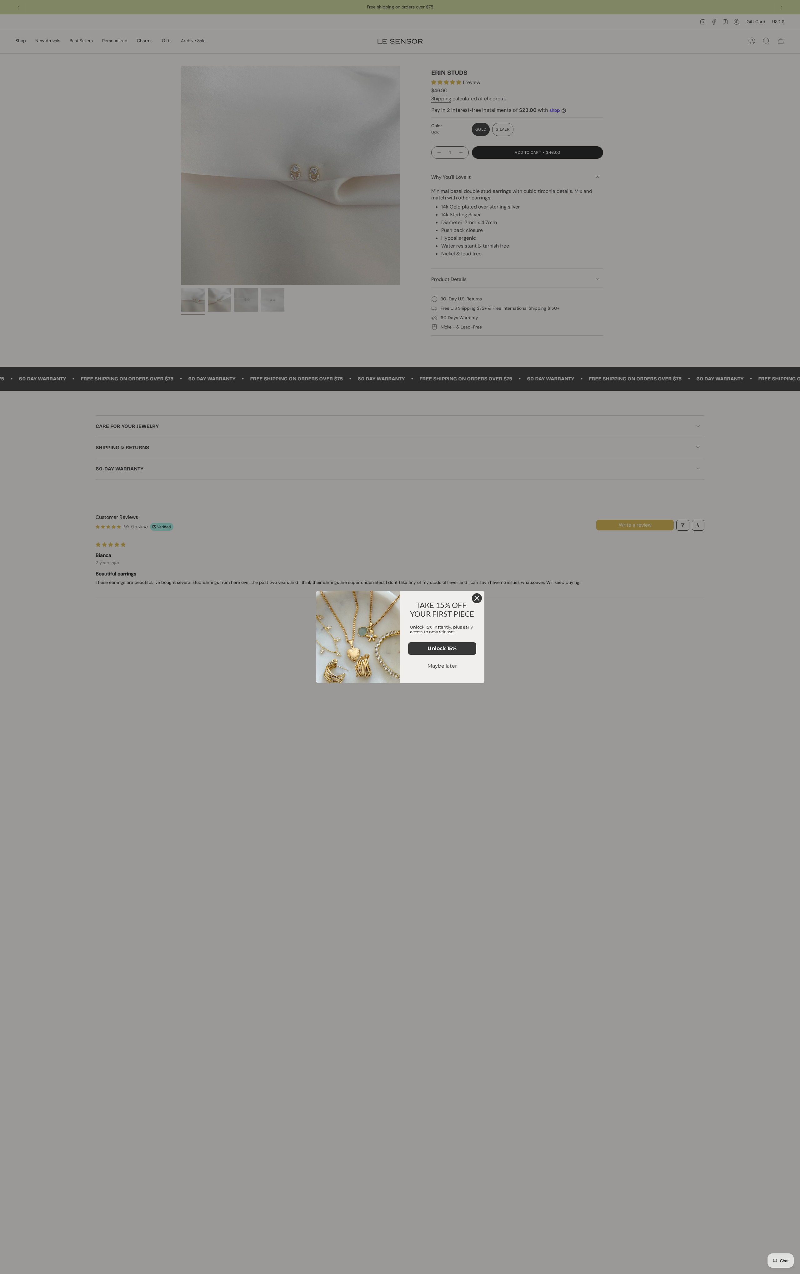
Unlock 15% (442, 648)
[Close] (476, 598)
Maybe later (442, 666)
